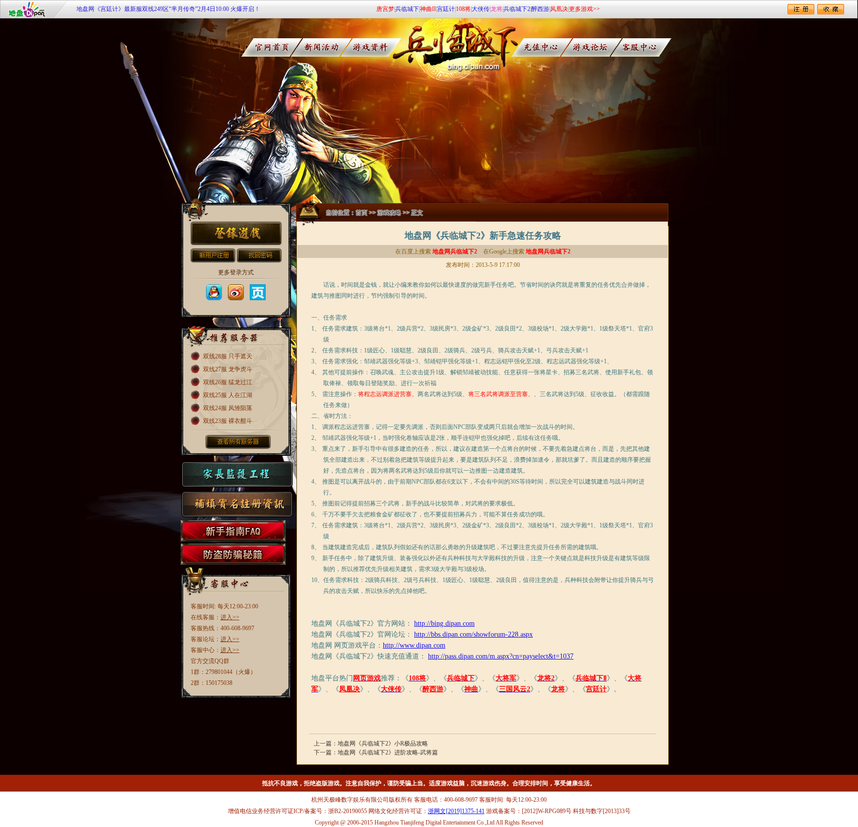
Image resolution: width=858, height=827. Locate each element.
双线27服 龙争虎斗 (227, 369)
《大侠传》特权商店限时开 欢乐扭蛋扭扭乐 (133, 10)
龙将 (496, 8)
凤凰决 (559, 8)
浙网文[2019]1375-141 (456, 811)
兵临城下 (407, 8)
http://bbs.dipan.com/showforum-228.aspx (473, 634)
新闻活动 (321, 47)
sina (236, 292)
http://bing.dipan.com (444, 623)
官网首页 (267, 47)
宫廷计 (446, 8)
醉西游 (540, 8)
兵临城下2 (516, 8)
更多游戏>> (584, 8)
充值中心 (548, 47)
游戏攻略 (389, 212)
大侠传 (481, 8)
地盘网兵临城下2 (454, 251)
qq (214, 292)
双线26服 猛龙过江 (227, 382)
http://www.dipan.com (414, 645)
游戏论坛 (602, 47)
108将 (463, 8)
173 (258, 292)
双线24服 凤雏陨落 (227, 408)
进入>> (229, 617)
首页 (361, 212)
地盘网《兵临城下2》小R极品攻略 (383, 743)
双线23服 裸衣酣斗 (227, 420)
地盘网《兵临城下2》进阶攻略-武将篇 (388, 752)
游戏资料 (374, 47)
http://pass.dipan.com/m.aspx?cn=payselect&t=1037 (500, 656)
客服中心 (655, 47)
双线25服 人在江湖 (227, 395)
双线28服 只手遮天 (227, 356)
